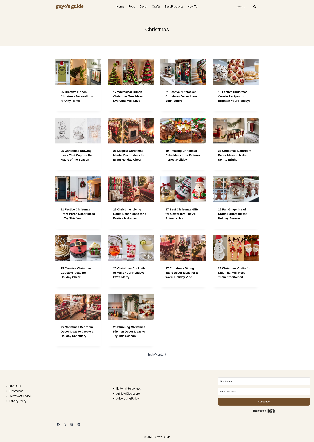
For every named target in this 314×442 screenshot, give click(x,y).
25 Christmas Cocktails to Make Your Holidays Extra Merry (129, 273)
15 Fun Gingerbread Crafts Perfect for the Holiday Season (232, 214)
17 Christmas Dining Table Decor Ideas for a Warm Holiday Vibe (182, 273)
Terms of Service (20, 396)
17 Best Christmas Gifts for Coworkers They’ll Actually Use (182, 214)
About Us (15, 386)
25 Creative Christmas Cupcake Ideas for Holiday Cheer (76, 273)
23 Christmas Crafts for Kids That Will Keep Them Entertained (234, 273)
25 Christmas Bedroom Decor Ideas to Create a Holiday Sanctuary (77, 331)
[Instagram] (72, 424)
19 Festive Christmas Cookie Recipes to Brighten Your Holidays (234, 96)
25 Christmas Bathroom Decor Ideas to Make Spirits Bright (234, 155)
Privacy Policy (17, 401)
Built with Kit (264, 411)
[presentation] (78, 72)
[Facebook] (58, 424)
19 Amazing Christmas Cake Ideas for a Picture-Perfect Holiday (183, 155)
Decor (144, 6)
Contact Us (16, 391)
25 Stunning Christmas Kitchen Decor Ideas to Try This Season (129, 331)
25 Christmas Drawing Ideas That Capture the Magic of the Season (76, 155)
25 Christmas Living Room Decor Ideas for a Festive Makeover (129, 214)
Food (132, 6)
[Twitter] (65, 424)
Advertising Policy (127, 398)
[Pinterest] (79, 424)
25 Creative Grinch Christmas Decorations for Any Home (77, 96)
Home (120, 6)
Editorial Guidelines (128, 388)
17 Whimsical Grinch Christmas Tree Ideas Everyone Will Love (128, 96)
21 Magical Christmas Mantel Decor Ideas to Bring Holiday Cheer (128, 155)
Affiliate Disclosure (128, 393)
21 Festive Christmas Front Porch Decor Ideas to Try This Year (78, 214)
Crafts (156, 6)
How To (193, 6)
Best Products (174, 6)
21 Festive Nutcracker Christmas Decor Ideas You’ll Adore (181, 96)
